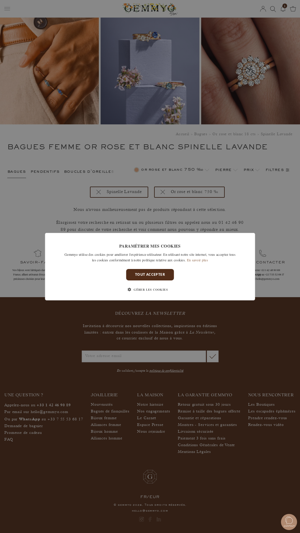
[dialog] (150, 266)
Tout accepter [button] (150, 274)
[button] (150, 289)
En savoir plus (197, 260)
